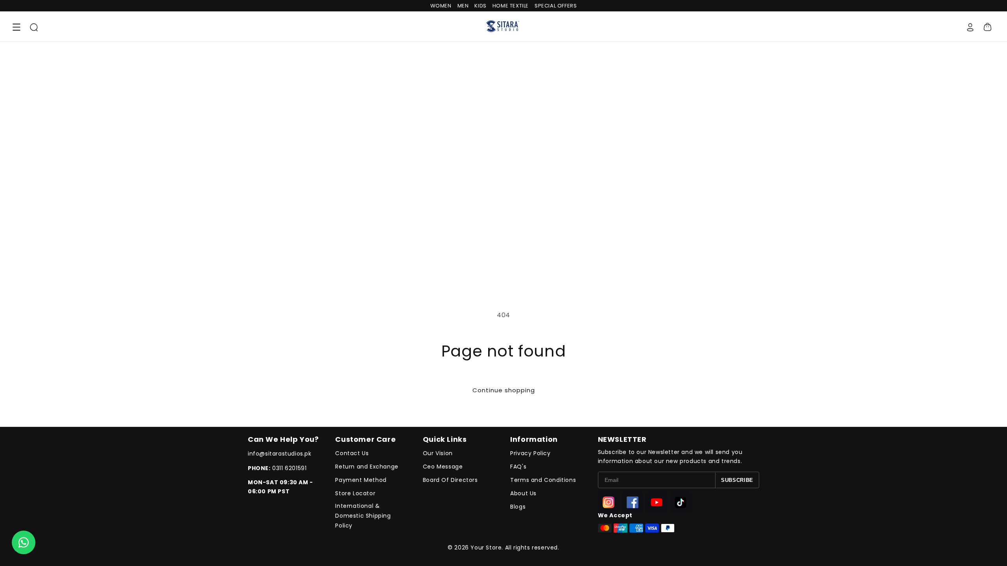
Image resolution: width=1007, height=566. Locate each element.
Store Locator (355, 493)
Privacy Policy (530, 453)
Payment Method (360, 480)
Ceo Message (443, 466)
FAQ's (518, 466)
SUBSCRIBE (737, 480)
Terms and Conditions (543, 480)
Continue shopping (503, 390)
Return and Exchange (366, 466)
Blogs (518, 507)
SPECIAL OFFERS (556, 5)
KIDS (480, 5)
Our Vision (438, 453)
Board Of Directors (450, 480)
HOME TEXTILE (510, 5)
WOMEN (441, 5)
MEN (463, 5)
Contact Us (352, 453)
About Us (523, 493)
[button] (16, 27)
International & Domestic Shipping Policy (363, 515)
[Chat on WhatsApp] (23, 542)
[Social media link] (609, 502)
